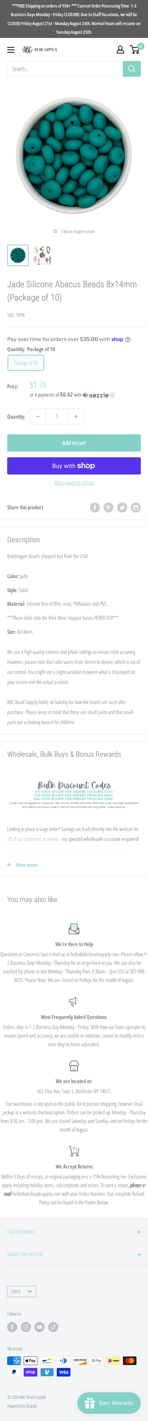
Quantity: (16, 416)
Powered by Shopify (22, 1406)
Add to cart (74, 443)
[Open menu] (10, 50)
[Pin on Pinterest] (108, 507)
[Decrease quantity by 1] (37, 416)
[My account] (120, 49)
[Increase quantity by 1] (75, 416)
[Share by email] (136, 507)
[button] (85, 394)
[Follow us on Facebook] (12, 1327)
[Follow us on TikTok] (53, 1327)
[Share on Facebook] (95, 507)
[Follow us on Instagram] (26, 1327)
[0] (134, 49)
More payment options (74, 482)
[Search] (132, 69)
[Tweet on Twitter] (122, 507)
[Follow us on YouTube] (39, 1327)
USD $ (15, 1291)
